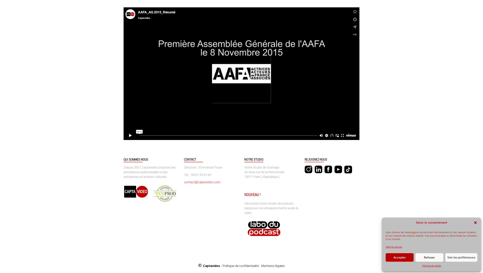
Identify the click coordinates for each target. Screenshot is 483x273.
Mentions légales (273, 266)
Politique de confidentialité (240, 266)
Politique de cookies (431, 266)
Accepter (399, 257)
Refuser (429, 257)
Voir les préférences (461, 257)
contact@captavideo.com (202, 182)
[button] (475, 223)
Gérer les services (394, 247)
